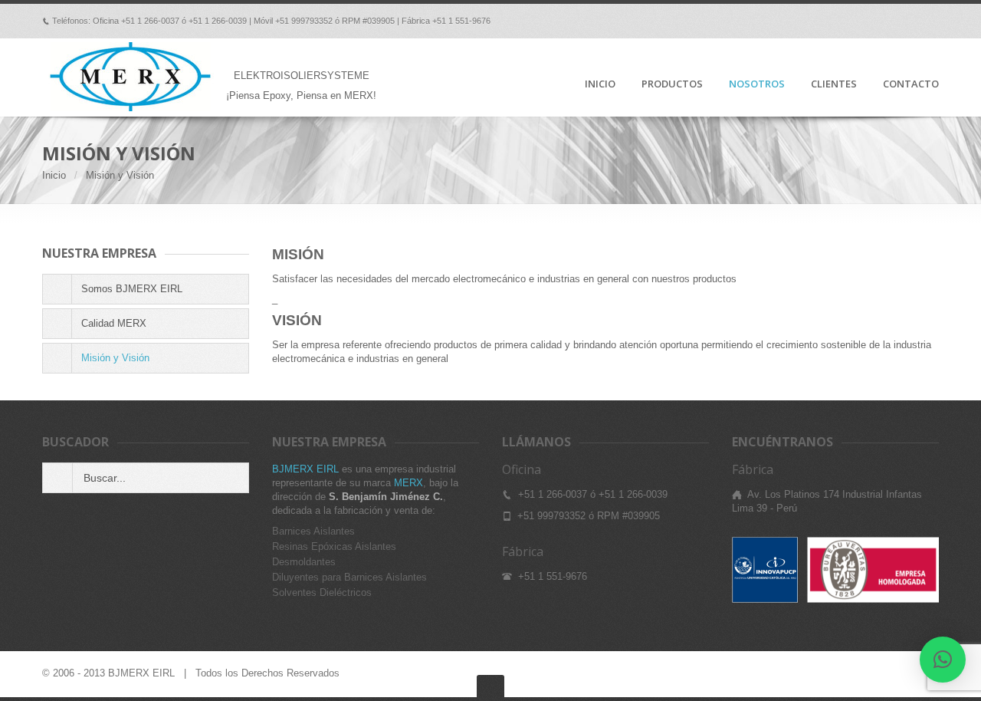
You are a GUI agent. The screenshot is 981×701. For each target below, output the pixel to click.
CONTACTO (911, 84)
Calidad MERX (113, 323)
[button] (943, 660)
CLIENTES (834, 84)
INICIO (600, 84)
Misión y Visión (115, 358)
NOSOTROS (757, 84)
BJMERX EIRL (305, 469)
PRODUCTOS (672, 84)
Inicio (54, 175)
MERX (408, 483)
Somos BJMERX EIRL (131, 289)
